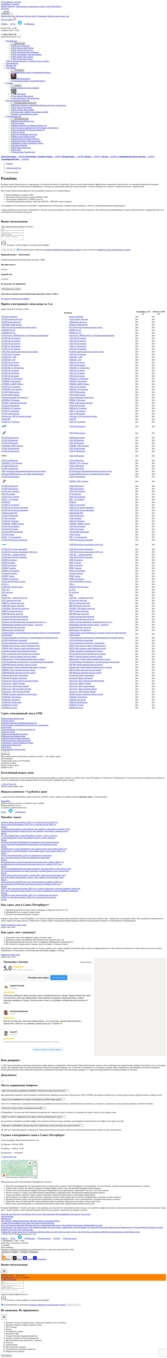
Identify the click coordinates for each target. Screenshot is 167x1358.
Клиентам (6, 14)
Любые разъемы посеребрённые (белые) (86, 651)
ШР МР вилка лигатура (79, 614)
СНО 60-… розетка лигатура (81, 598)
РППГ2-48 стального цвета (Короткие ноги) (87, 648)
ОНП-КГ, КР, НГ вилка (79, 587)
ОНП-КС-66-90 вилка (78, 702)
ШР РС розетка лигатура (79, 603)
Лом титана (85, 1214)
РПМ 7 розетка (75, 568)
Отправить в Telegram (10, 1252)
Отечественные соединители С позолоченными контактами (94, 662)
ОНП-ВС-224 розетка (78, 697)
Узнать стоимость (8, 250)
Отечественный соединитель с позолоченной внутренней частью (96, 638)
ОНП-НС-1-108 (75, 357)
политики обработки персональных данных (63, 250)
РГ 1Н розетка (75, 494)
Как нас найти (30, 16)
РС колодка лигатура (78, 600)
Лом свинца (75, 1214)
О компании (42, 16)
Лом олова (26, 1223)
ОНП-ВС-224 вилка (77, 700)
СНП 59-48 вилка (76, 516)
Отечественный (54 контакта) (81, 397)
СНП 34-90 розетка (77, 365)
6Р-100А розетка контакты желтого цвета (86, 352)
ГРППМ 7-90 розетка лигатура (82, 608)
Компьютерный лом (28, 723)
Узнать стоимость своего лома (13, 925)
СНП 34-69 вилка (76, 486)
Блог (13, 16)
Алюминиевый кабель (20, 1221)
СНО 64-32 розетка (77, 491)
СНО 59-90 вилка (76, 443)
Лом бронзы (26, 1214)
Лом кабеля (11, 68)
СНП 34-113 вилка (77, 376)
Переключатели (23, 738)
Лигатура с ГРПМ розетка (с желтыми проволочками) (91, 335)
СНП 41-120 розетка (77, 346)
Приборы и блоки (25, 743)
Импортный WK (76, 513)
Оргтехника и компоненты (37, 725)
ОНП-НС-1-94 (75, 360)
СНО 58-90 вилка (76, 440)
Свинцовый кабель (52, 1221)
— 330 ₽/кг (44, 157)
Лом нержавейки (62, 1214)
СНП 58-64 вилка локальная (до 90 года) (86, 544)
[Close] (4, 1271)
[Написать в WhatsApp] (29, 24)
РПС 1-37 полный (76, 499)
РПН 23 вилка (75, 563)
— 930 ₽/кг (73, 157)
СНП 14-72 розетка (77, 422)
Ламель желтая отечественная (81, 617)
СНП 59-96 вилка (76, 456)
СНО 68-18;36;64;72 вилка (80, 581)
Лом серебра (66, 1225)
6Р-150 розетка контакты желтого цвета (85, 327)
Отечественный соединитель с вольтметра (87, 643)
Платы (11, 721)
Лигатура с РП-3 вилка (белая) (82, 686)
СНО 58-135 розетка (77, 341)
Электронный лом (14, 116)
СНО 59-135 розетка (77, 344)
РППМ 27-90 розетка (78, 381)
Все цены (5, 9)
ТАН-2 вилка (74, 534)
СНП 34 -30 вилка (76, 521)
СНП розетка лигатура (78, 319)
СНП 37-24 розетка (77, 505)
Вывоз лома (6, 16)
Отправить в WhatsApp (29, 1252)
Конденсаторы (22, 734)
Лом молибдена (47, 1223)
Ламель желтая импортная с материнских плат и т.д (90, 622)
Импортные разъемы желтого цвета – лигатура (88, 625)
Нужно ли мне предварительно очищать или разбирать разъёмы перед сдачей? (32, 1099)
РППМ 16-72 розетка (78, 408)
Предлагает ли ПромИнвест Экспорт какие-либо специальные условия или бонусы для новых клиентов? (41, 1125)
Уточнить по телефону (20, 299)
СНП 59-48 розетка (77, 451)
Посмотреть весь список (11, 289)
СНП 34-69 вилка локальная (81, 640)
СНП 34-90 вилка (76, 466)
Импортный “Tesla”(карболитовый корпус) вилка (90, 659)
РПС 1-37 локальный (78, 537)
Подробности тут (8, 1277)
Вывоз (19, 1259)
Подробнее (5, 299)
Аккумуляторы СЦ (27, 730)
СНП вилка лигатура (78, 322)
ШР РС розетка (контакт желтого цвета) (86, 656)
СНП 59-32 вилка (76, 529)
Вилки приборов (76, 317)
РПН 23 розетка (75, 565)
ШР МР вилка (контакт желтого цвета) (85, 673)
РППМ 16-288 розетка (78, 325)
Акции (20, 1232)
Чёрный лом (11, 65)
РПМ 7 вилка (74, 576)
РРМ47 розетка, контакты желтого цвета (86, 694)
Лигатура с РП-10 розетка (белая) (83, 416)
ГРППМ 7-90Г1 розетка (79, 446)
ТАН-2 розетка (75, 518)
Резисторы (16, 745)
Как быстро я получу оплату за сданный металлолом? (22, 1108)
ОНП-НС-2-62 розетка (78, 389)
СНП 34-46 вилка (76, 468)
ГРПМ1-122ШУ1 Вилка (79, 384)
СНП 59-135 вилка (77, 370)
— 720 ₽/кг (93, 157)
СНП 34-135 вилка (77, 362)
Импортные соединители (79, 630)
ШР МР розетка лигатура (79, 606)
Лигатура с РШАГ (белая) (80, 683)
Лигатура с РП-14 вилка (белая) (82, 692)
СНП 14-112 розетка (77, 387)
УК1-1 (71, 584)
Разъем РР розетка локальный (81, 675)
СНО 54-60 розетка (77, 414)
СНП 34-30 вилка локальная (81, 540)
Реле (9, 747)
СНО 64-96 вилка (76, 460)
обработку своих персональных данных (113, 250)
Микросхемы (19, 736)
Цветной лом (11, 41)
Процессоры (19, 718)
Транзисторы (19, 749)
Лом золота (56, 1225)
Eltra (71, 595)
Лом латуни (37, 1214)
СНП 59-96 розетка (77, 392)
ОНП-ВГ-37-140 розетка (79, 368)
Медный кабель (36, 1221)
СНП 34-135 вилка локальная (81, 510)
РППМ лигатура (76, 708)
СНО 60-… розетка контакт (80, 555)
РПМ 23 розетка (76, 560)
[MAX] (4, 24)
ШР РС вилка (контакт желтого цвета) (85, 670)
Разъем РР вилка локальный (81, 678)
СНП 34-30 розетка (77, 477)
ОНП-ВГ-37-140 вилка (78, 379)
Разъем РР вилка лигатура (80, 627)
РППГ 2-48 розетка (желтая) (81, 403)
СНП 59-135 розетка (77, 338)
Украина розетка (76, 573)
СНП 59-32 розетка (77, 497)
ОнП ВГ (72, 419)
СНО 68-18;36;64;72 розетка (81, 557)
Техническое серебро (81, 1225)
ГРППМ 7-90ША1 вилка (79, 524)
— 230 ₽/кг (136, 157)
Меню (8, 1259)
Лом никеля (36, 1223)
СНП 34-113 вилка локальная (81, 507)
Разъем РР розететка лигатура (81, 619)
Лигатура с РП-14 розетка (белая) (83, 689)
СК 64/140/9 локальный (79, 532)
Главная (4, 1232)
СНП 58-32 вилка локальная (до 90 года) (86, 552)
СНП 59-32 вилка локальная (81, 549)
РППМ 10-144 (75, 330)
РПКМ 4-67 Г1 (75, 333)
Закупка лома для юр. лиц (58, 16)
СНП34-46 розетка (77, 438)
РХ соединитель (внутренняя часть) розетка (87, 654)
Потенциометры (24, 741)
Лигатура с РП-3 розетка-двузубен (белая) (86, 681)
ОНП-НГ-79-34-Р (76, 705)
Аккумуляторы (12, 63)
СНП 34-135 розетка (77, 349)
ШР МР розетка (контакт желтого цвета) (86, 665)
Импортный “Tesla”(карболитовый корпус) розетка (90, 667)
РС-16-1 (72, 590)
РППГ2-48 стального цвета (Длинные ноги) (87, 646)
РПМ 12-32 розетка (77, 571)
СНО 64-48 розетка (77, 448)
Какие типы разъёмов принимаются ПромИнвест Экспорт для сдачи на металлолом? (34, 1091)
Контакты (20, 16)
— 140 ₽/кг (15, 159)
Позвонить (41, 1259)
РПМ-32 (72, 502)
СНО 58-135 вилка (77, 373)
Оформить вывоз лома (10, 955)
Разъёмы (4, 1230)
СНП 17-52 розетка (77, 411)
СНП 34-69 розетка (77, 406)
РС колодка (74, 592)
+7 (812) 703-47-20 (8, 784)
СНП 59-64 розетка (77, 426)
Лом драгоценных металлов (18, 101)
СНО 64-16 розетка (77, 526)
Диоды (12, 732)
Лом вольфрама (14, 1223)
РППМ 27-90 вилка (77, 400)
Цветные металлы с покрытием (38, 1225)
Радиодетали (6, 727)
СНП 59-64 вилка (76, 489)
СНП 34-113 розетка (77, 354)
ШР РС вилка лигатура (79, 611)
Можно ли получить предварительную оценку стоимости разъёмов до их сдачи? (32, 1117)
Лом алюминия (48, 1214)
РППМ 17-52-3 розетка (78, 463)
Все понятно (6, 1356)
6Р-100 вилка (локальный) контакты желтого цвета (90, 471)
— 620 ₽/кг (109, 157)
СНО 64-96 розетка (77, 395)
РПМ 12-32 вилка (76, 579)
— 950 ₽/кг (13, 157)
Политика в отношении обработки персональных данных (105, 1232)
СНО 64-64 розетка (77, 433)
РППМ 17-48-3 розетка (78, 481)
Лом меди (16, 1214)
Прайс (30, 1259)
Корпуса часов (96, 1225)
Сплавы (9, 83)
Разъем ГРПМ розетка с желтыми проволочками (89, 474)
